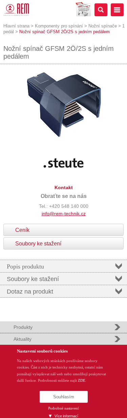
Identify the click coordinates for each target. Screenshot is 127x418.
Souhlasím (63, 396)
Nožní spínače (102, 25)
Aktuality (22, 339)
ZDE (81, 380)
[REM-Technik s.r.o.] (16, 9)
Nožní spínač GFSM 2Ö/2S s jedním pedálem (64, 31)
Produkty (23, 327)
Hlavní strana (16, 25)
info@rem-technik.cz (64, 213)
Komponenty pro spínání (59, 25)
